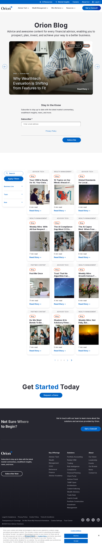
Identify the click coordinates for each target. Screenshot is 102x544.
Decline (76, 536)
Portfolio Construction (75, 501)
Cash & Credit (72, 498)
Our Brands (93, 466)
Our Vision (92, 457)
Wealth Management (39, 8)
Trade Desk (71, 495)
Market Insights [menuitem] (63, 2)
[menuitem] (24, 8)
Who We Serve (56, 8)
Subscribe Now (12, 474)
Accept (76, 541)
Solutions (71, 453)
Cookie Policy (34, 517)
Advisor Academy (55, 476)
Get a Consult (91, 8)
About (91, 453)
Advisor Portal (72, 479)
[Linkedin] (98, 520)
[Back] (4, 66)
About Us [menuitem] (85, 2)
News (91, 470)
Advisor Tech (22, 8)
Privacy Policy (51, 131)
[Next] (97, 66)
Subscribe (26, 119)
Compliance (71, 470)
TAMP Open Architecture (71, 483)
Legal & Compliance (9, 517)
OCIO (51, 466)
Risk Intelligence (73, 466)
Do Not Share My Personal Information (35, 520)
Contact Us (93, 473)
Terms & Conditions (47, 517)
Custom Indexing (73, 489)
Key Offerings (54, 453)
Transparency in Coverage (11, 520)
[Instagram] (82, 520)
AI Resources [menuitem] (47, 2)
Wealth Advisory (73, 492)
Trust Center (68, 520)
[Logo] (6, 8)
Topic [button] (6, 194)
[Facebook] (88, 520)
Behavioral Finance (53, 470)
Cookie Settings (56, 520)
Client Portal (71, 476)
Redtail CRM (71, 460)
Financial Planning (73, 473)
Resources (70, 8)
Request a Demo (51, 395)
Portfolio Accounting (75, 457)
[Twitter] (93, 520)
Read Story (82, 89)
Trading (70, 463)
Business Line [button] (9, 186)
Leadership (93, 460)
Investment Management (72, 506)
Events (91, 463)
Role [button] (5, 202)
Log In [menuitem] (97, 2)
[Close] (99, 535)
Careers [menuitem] (76, 2)
